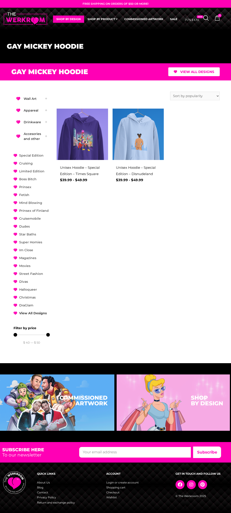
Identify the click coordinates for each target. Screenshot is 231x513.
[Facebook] (180, 484)
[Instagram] (191, 484)
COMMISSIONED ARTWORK (143, 19)
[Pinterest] (202, 484)
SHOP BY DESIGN (68, 19)
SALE (173, 19)
